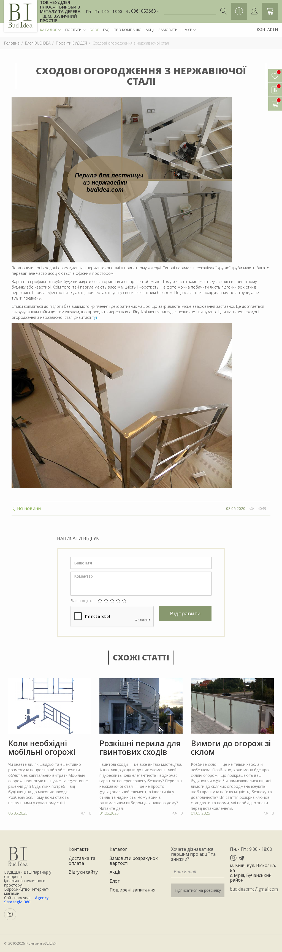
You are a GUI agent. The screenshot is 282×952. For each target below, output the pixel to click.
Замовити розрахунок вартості (134, 861)
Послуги (73, 29)
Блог (94, 29)
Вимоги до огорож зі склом (231, 747)
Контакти (267, 29)
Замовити (168, 29)
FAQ (106, 29)
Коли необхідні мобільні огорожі (41, 747)
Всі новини (28, 508)
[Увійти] (254, 11)
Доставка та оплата (82, 861)
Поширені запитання (132, 890)
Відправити (185, 613)
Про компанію (128, 29)
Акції (150, 29)
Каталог (48, 29)
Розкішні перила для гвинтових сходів (140, 747)
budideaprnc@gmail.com (254, 889)
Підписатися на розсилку (198, 890)
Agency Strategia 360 (26, 899)
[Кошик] (270, 11)
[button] (145, 11)
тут (94, 317)
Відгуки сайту (83, 872)
